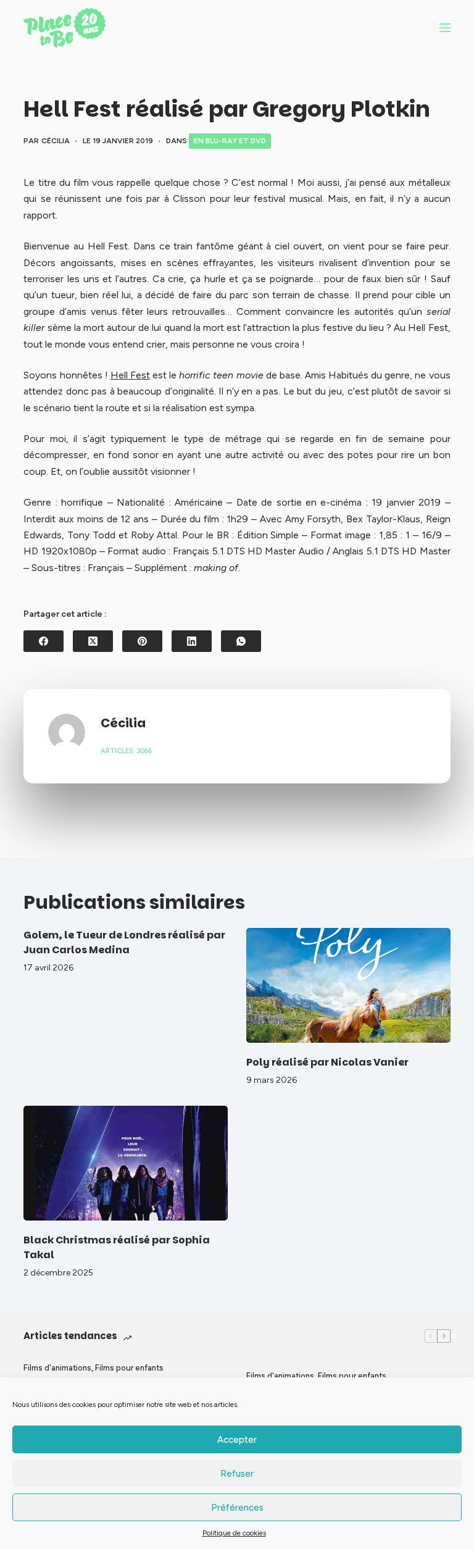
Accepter (237, 1439)
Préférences (237, 1507)
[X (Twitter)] (93, 641)
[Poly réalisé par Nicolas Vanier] (348, 985)
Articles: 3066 (126, 751)
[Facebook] (43, 641)
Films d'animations (57, 1367)
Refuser (237, 1473)
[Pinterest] (142, 641)
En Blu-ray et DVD (230, 140)
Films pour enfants (129, 1367)
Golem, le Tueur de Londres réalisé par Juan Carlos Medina (124, 942)
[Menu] (445, 27)
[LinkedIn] (192, 641)
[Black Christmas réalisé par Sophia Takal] (125, 1163)
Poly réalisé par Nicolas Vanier (327, 1062)
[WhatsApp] (241, 641)
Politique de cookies (234, 1533)
